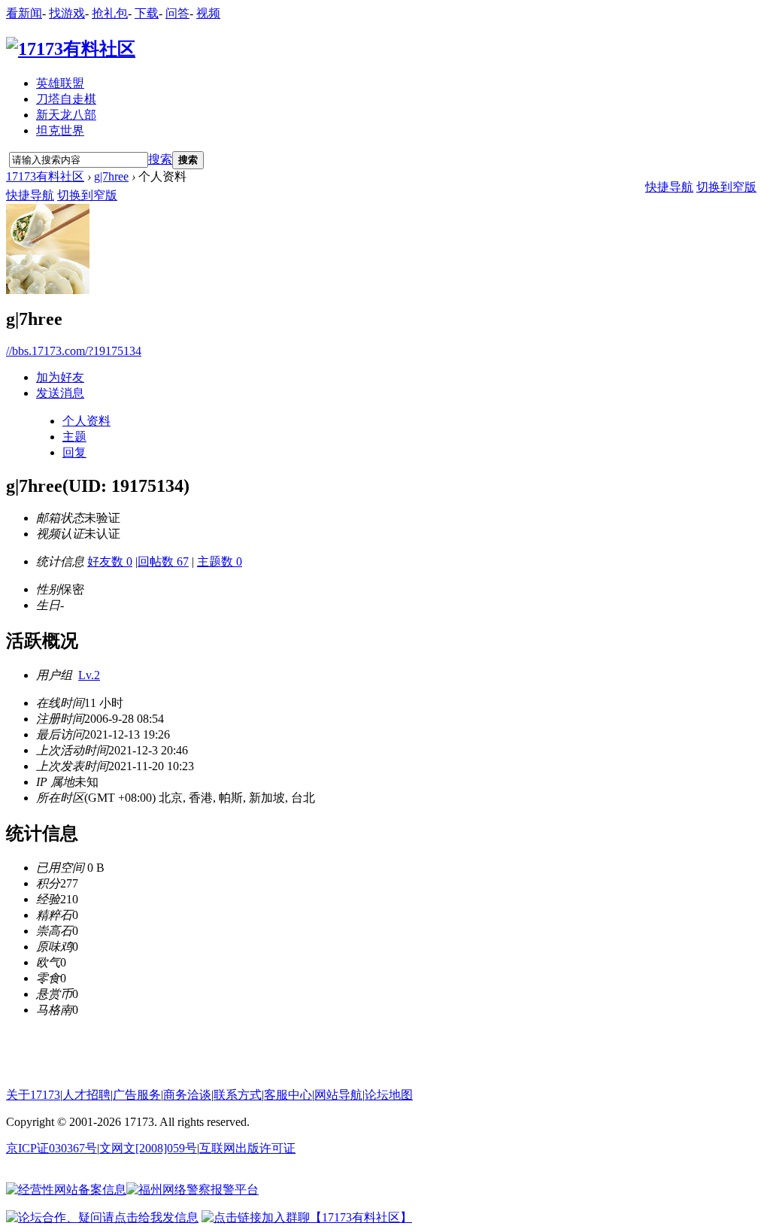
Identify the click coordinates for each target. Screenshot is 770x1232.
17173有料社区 (45, 176)
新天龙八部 (66, 114)
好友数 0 (109, 561)
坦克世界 (60, 130)
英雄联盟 (60, 83)
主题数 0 (219, 561)
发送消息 (60, 393)
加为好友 (60, 377)
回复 (74, 452)
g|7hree (111, 176)
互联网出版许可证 (247, 1148)
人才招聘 (86, 1094)
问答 (177, 13)
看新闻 (24, 13)
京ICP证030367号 (51, 1148)
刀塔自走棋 (66, 99)
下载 (147, 13)
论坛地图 (389, 1094)
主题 (74, 436)
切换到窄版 (87, 195)
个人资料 (86, 420)
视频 (208, 13)
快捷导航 (30, 195)
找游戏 (67, 13)
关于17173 (33, 1094)
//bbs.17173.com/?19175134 (73, 350)
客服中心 (288, 1094)
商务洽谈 (187, 1094)
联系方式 (238, 1094)
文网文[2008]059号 (148, 1148)
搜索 (160, 159)
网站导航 (338, 1094)
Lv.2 (89, 675)
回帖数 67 (163, 561)
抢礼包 (110, 13)
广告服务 (137, 1094)
